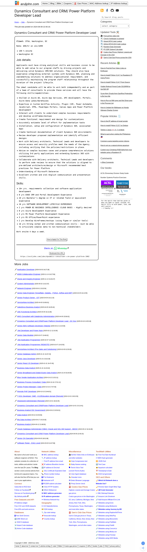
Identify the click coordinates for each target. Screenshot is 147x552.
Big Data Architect (24, 420)
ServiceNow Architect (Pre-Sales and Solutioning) (37, 349)
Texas (81, 506)
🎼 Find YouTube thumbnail (106, 455)
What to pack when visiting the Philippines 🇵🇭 (115, 135)
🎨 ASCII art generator (104, 474)
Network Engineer (24, 288)
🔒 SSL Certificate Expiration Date (54, 471)
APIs (89, 546)
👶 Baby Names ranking (77, 464)
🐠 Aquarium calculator (104, 467)
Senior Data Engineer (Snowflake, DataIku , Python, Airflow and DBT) (45, 293)
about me (25, 546)
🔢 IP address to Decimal (51, 467)
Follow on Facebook (21, 490)
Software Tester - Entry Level (28, 443)
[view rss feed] (102, 11)
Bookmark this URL (56, 253)
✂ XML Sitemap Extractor (105, 493)
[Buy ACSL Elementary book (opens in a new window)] (108, 188)
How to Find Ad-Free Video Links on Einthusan (113, 69)
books (95, 546)
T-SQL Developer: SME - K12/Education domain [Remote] (40, 396)
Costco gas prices (70, 546)
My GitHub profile (20, 496)
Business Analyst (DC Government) (31, 410)
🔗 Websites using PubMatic (106, 522)
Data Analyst (22, 415)
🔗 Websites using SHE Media (107, 538)
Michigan (86, 499)
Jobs (23, 22)
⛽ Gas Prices (80, 3)
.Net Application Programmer (28, 340)
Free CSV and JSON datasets (25, 506)
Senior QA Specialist (25, 438)
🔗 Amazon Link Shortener (105, 496)
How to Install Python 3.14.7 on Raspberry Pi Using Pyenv (116, 76)
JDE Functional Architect (27, 312)
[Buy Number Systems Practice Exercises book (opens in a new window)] (123, 188)
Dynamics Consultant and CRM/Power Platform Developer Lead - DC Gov (46, 321)
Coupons (68, 3)
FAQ (106, 546)
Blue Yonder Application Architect (30, 377)
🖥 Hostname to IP (48, 480)
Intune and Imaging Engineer (28, 279)
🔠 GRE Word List (21, 519)
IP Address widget (20, 503)
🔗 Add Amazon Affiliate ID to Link (108, 499)
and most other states (76, 509)
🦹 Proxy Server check (77, 483)
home (17, 546)
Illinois (78, 519)
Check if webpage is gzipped (114, 38)
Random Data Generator (112, 47)
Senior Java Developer (26, 359)
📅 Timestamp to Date (104, 471)
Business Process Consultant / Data (31, 382)
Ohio (83, 503)
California (79, 499)
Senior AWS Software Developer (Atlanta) (33, 326)
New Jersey (86, 519)
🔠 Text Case (100, 464)
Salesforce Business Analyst (28, 307)
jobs (101, 546)
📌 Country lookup (48, 519)
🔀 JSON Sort (101, 461)
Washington (88, 506)
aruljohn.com (29, 4)
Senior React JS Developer (28, 363)
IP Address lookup (119, 3)
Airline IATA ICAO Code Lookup (115, 44)
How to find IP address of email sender (114, 121)
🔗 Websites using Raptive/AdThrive (109, 512)
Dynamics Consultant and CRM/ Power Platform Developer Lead (43, 434)
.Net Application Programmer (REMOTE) (33, 345)
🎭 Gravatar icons (75, 477)
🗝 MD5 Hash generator (104, 458)
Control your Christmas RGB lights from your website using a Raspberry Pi (116, 151)
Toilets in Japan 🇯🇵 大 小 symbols (112, 130)
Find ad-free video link (111, 36)
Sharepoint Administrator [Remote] (31, 401)
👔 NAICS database (21, 522)
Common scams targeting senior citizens (114, 141)
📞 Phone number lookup (51, 474)
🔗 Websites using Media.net (106, 532)
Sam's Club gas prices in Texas (80, 516)
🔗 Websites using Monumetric (107, 519)
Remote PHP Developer (26, 391)
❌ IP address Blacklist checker (53, 464)
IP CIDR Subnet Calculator (113, 49)
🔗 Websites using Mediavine (106, 506)
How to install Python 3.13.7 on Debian (114, 125)
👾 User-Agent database (77, 474)
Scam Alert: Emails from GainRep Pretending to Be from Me (116, 95)
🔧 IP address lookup (49, 458)
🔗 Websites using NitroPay (106, 516)
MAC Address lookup (99, 3)
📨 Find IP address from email (52, 461)
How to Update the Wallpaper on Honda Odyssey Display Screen (114, 109)
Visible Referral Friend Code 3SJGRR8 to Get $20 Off (115, 88)
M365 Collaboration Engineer (28, 274)
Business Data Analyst (26, 368)
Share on (49, 248)
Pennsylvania (73, 506)
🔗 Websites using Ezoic (105, 503)
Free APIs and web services (24, 509)
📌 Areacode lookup (49, 516)
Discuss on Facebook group (24, 493)
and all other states (84, 525)
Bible (59, 3)
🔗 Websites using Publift (105, 525)
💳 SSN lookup (47, 509)
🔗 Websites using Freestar (106, 535)
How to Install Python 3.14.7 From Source (115, 82)
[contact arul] (117, 11)
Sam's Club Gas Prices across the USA (117, 57)
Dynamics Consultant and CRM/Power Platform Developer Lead (42, 406)
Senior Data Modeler (25, 335)
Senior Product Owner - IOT (28, 298)
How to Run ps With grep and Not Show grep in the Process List (116, 102)
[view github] (112, 11)
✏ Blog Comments (107, 162)
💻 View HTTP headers (50, 487)
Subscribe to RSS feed (22, 487)
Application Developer (26, 270)
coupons (82, 546)
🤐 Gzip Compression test (78, 461)
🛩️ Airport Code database (23, 525)
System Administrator (25, 284)
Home (45, 3)
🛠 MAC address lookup (50, 455)
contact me (34, 546)
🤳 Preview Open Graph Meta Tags (108, 487)
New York (77, 503)
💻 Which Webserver (49, 490)
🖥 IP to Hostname (48, 477)
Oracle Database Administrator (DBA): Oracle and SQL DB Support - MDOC (47, 429)
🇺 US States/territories (50, 506)
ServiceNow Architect (25, 302)
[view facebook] (107, 11)
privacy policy (115, 546)
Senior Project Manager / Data (29, 387)
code (54, 546)
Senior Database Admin (26, 354)
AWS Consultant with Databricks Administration (36, 316)
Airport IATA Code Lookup (113, 41)
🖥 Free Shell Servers (21, 516)
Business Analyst (24, 424)
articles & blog (45, 546)
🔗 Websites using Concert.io (106, 528)
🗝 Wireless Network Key (50, 499)
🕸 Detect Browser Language (79, 480)
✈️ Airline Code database (23, 528)
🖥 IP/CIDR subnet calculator (51, 483)
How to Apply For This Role (56, 239)
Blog (52, 3)
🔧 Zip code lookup (48, 512)
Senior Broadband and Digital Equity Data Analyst (37, 373)
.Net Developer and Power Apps (30, 331)
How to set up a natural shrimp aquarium (114, 145)
